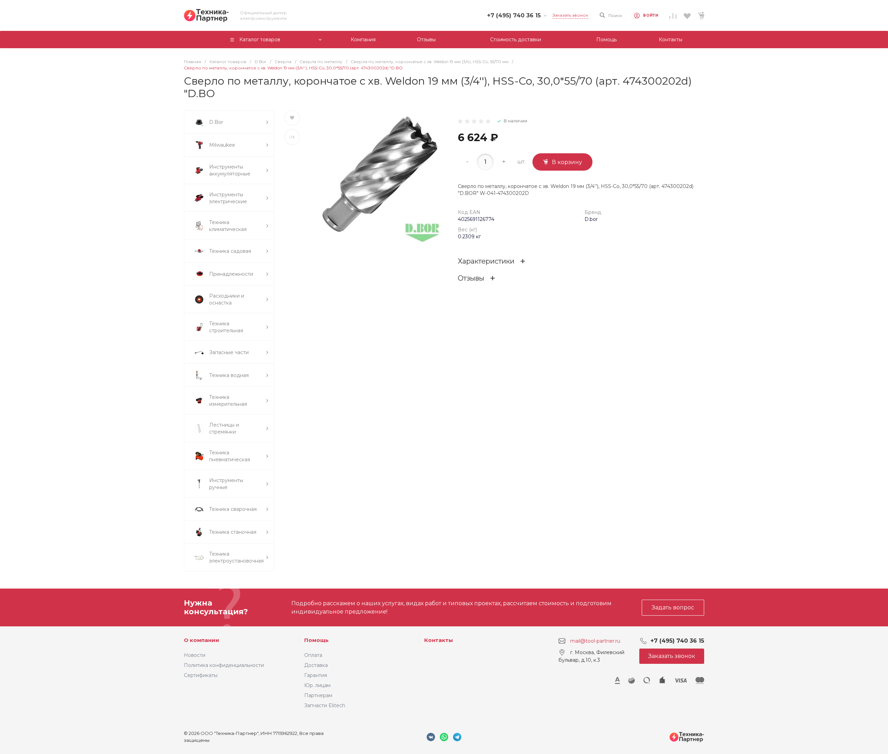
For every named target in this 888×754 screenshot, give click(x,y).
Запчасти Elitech (324, 705)
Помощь (316, 640)
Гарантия (315, 675)
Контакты (438, 640)
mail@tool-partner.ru (595, 641)
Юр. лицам (317, 685)
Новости (194, 655)
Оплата (313, 655)
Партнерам (318, 695)
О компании (201, 640)
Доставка (316, 665)
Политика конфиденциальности (224, 665)
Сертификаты (200, 675)
